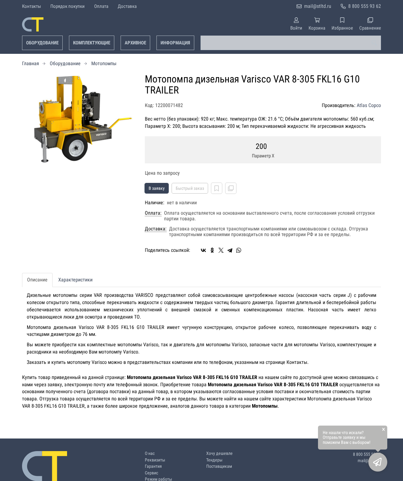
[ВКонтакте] (203, 250)
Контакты (31, 6)
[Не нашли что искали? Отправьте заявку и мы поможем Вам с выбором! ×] (377, 462)
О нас (150, 453)
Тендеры (214, 460)
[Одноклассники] (212, 250)
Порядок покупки (67, 6)
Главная (30, 63)
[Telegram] (230, 250)
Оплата (101, 6)
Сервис (151, 473)
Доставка (127, 6)
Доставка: (156, 229)
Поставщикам (219, 466)
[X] (221, 250)
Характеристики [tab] (75, 280)
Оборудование (42, 43)
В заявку (157, 188)
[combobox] (291, 43)
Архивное (135, 43)
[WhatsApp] (238, 250)
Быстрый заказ (190, 188)
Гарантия (153, 466)
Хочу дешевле (219, 453)
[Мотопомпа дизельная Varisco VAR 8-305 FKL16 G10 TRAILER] (78, 119)
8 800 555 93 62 (364, 6)
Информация (175, 43)
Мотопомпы (103, 63)
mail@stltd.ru (317, 6)
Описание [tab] (37, 280)
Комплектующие (91, 43)
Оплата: (153, 213)
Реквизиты (155, 460)
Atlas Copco (369, 105)
